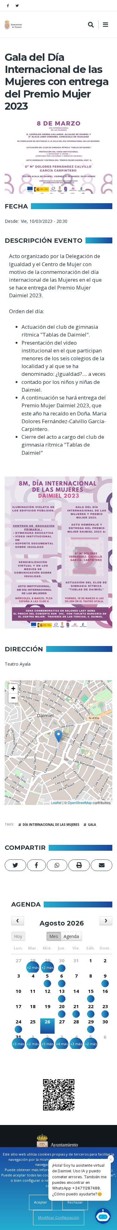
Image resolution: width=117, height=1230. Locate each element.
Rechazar (75, 1202)
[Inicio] (14, 24)
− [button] (13, 698)
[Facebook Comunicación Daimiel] (8, 5)
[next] (106, 920)
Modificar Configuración (58, 1217)
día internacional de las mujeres (51, 825)
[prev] (17, 920)
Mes (53, 936)
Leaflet (56, 802)
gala (92, 825)
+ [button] (13, 688)
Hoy (18, 936)
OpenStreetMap (80, 802)
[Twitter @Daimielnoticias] (17, 5)
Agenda (71, 936)
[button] (15, 865)
